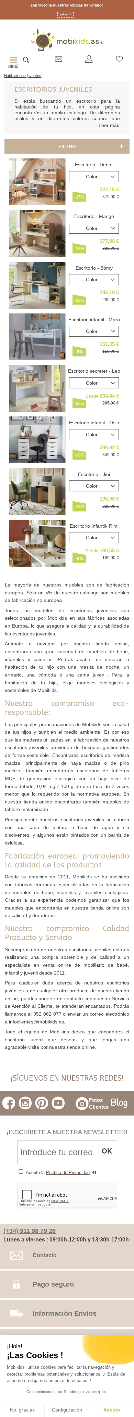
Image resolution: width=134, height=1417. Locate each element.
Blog (119, 1103)
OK (107, 1151)
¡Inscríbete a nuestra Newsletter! (67, 1131)
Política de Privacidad (68, 1172)
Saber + (65, 14)
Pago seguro (53, 1284)
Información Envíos (65, 1313)
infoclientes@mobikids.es (36, 1022)
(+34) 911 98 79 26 (29, 1230)
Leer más (109, 125)
